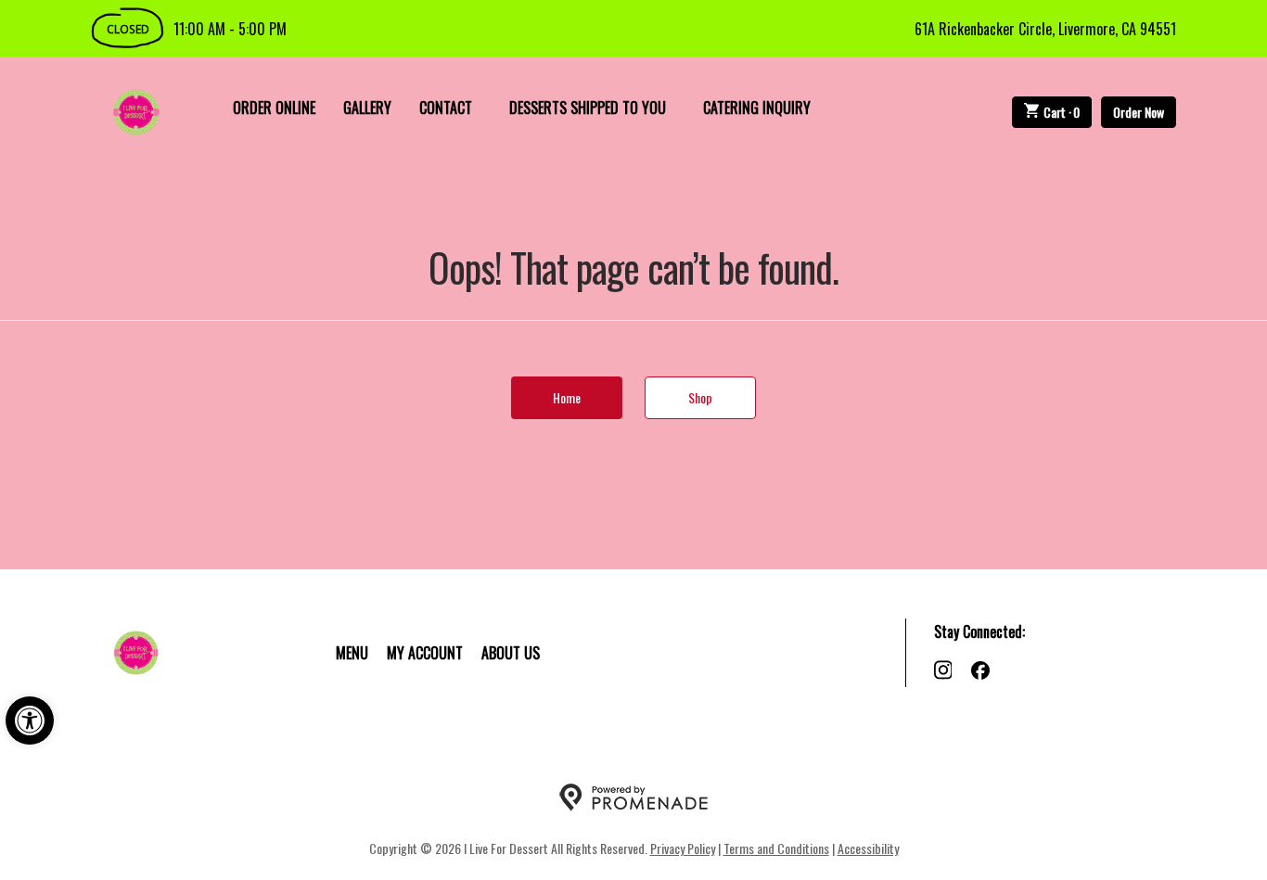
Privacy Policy (682, 848)
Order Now (1138, 111)
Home (567, 397)
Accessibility (868, 848)
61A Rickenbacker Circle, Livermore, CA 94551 (1045, 29)
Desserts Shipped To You (587, 107)
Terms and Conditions (776, 848)
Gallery (367, 107)
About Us (510, 653)
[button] (30, 720)
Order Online (274, 107)
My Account (425, 653)
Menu (352, 653)
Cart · (1062, 111)
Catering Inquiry (757, 107)
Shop (700, 397)
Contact (445, 107)
